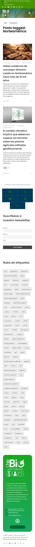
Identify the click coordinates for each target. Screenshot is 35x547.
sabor (16, 415)
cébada (14, 330)
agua (22, 276)
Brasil (22, 298)
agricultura (24, 271)
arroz (5, 285)
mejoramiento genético (11, 384)
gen (16, 352)
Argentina (25, 280)
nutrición (14, 393)
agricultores (13, 271)
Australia (24, 285)
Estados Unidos (16, 348)
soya (5, 429)
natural (6, 393)
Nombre (5, 228)
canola (27, 307)
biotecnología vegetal (10, 298)
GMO (5, 366)
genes (22, 352)
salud (23, 415)
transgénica (7, 433)
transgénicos (8, 438)
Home (5, 23)
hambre (13, 366)
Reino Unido (24, 411)
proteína (14, 411)
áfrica (6, 447)
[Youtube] (10, 198)
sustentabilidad (15, 429)
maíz (21, 375)
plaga (24, 402)
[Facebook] (10, 192)
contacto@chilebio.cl (14, 515)
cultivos (25, 325)
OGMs (6, 397)
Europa (27, 348)
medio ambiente (9, 379)
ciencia (13, 316)
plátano (6, 411)
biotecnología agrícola (22, 294)
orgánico (14, 397)
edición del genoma (18, 339)
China (6, 316)
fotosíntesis (7, 352)
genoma (6, 357)
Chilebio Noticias (27, 63)
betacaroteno (26, 289)
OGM (22, 393)
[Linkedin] (25, 198)
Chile (23, 312)
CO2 (21, 316)
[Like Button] (5, 167)
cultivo (17, 325)
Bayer (16, 289)
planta (14, 406)
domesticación (8, 334)
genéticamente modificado (12, 361)
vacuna (25, 442)
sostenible (21, 424)
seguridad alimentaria (20, 420)
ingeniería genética (10, 370)
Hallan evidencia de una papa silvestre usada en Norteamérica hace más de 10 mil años (17, 73)
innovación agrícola (10, 375)
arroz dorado (14, 285)
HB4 (20, 366)
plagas (6, 406)
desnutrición (24, 330)
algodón (6, 280)
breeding (7, 303)
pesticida (7, 402)
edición (6, 339)
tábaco (24, 438)
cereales (15, 312)
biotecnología (8, 294)
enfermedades (22, 343)
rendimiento (7, 415)
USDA (18, 442)
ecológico (20, 334)
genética (15, 357)
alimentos (16, 280)
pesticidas (16, 402)
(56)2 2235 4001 (9, 4)
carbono (6, 312)
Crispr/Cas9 (7, 325)
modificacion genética (11, 388)
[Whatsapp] (17, 205)
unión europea (8, 442)
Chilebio (21, 126)
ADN (5, 271)
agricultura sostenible (10, 276)
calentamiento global (19, 303)
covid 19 (17, 321)
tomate (25, 429)
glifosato (26, 361)
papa (22, 397)
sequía (6, 424)
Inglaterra (22, 370)
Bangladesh (7, 289)
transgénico (18, 433)
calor (5, 307)
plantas (21, 406)
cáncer (6, 330)
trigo (17, 438)
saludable (7, 420)
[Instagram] (25, 192)
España (6, 348)
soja (13, 424)
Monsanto (24, 388)
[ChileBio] (7, 12)
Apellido (5, 234)
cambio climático (16, 307)
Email (4, 240)
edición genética (9, 343)
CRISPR (25, 321)
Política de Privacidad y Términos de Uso (15, 539)
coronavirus (7, 321)
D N (18, 63)
